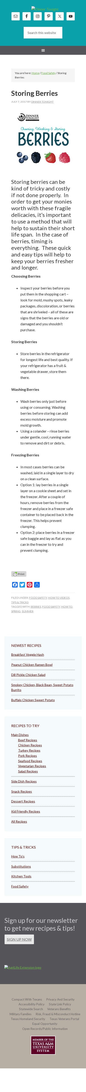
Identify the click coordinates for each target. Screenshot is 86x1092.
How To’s (18, 856)
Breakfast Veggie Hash (27, 654)
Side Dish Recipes (24, 781)
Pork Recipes (27, 756)
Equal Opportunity (44, 1024)
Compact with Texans (27, 999)
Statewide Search (31, 1009)
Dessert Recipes (23, 801)
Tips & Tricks (19, 602)
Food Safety (38, 597)
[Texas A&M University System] (43, 1046)
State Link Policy (60, 1004)
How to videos (58, 597)
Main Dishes (20, 735)
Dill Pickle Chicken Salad (28, 675)
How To (66, 606)
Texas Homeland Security (28, 1019)
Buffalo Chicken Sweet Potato (33, 700)
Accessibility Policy (31, 1004)
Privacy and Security (60, 999)
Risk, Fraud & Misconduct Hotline (58, 1014)
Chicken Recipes (30, 745)
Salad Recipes (28, 771)
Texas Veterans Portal (64, 1019)
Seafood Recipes (30, 761)
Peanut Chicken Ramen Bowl (32, 665)
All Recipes (19, 821)
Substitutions (21, 866)
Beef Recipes (27, 740)
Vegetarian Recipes (32, 766)
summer (27, 611)
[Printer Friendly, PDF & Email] (18, 575)
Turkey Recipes (29, 750)
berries (36, 606)
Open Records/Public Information (45, 1029)
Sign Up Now (19, 939)
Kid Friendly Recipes (25, 811)
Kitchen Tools (21, 876)
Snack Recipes (21, 791)
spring (16, 611)
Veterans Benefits (59, 1009)
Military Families (20, 1014)
